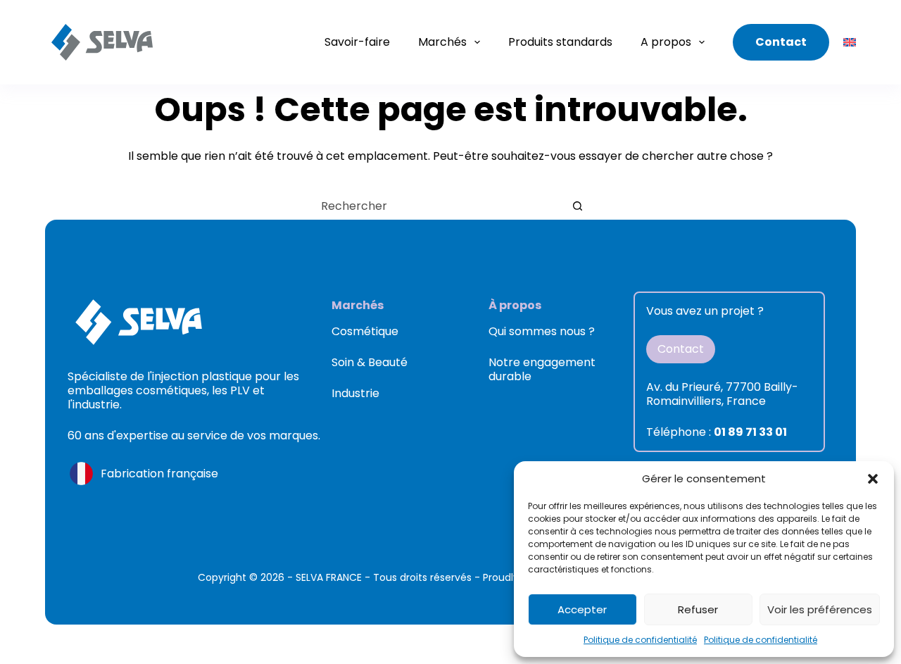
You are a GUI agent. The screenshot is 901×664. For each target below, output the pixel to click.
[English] (849, 42)
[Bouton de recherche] (577, 205)
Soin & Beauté (370, 362)
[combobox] (437, 206)
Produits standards (560, 42)
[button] (873, 479)
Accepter (582, 609)
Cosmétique (365, 331)
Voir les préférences (819, 609)
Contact (781, 42)
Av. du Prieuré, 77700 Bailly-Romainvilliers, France (722, 394)
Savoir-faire (357, 42)
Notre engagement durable (542, 369)
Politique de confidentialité (640, 640)
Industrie (355, 393)
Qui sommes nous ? (542, 331)
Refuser (698, 609)
